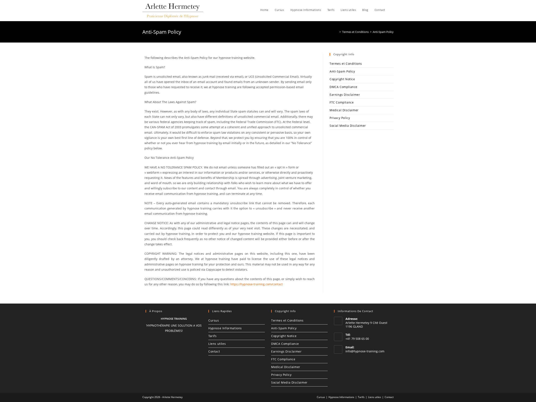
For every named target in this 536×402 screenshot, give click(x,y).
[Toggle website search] (392, 10)
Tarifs (212, 336)
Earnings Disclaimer (345, 95)
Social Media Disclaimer (348, 126)
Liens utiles (217, 344)
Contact (214, 351)
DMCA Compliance (343, 87)
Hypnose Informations (225, 328)
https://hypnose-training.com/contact (256, 284)
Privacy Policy (340, 118)
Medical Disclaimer (344, 110)
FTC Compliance (342, 102)
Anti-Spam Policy (383, 32)
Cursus (213, 320)
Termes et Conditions (346, 64)
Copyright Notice (342, 79)
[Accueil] (337, 32)
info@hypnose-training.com (364, 351)
